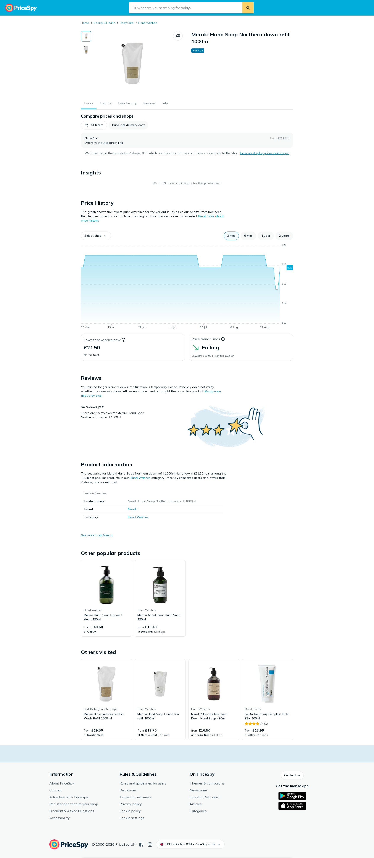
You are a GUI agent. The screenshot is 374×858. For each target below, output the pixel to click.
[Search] (248, 7)
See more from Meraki (97, 535)
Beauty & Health (104, 22)
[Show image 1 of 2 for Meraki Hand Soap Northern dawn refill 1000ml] (86, 36)
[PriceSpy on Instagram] (150, 844)
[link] (106, 598)
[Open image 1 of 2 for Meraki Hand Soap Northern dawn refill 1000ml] (132, 63)
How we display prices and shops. (264, 153)
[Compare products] (178, 36)
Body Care (127, 22)
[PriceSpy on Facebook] (141, 844)
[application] (187, 287)
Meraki (132, 509)
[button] (94, 125)
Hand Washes (147, 22)
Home (85, 22)
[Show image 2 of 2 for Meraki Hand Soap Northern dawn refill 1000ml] (86, 50)
